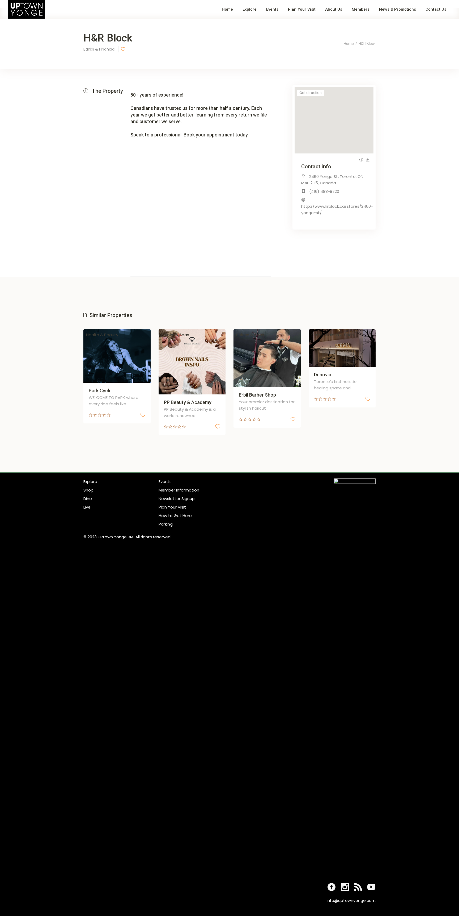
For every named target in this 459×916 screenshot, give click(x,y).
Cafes (317, 335)
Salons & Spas (175, 335)
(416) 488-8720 (324, 191)
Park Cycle (100, 390)
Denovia (322, 374)
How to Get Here (175, 515)
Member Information (179, 490)
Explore (90, 481)
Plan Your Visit (172, 507)
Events (165, 481)
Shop (88, 490)
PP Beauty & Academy (187, 402)
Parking (166, 524)
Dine (87, 498)
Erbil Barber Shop (257, 395)
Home (349, 43)
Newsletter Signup (177, 498)
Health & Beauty (102, 335)
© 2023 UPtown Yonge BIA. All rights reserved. (127, 537)
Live (87, 507)
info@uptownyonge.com (351, 900)
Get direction (310, 92)
